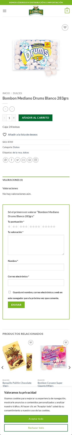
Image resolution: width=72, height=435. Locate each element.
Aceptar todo (36, 418)
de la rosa (17, 152)
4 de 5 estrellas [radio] (34, 227)
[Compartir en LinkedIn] (36, 160)
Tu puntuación (16, 221)
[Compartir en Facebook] (11, 160)
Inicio (6, 93)
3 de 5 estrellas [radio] (23, 227)
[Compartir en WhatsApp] (5, 160)
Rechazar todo (36, 427)
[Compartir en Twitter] (17, 160)
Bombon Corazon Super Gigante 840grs (50, 384)
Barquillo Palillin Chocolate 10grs (17, 384)
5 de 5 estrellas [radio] (48, 227)
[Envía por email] (23, 160)
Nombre (13, 260)
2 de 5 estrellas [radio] (14, 227)
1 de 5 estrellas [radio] (9, 227)
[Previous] (3, 374)
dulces (26, 152)
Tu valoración (15, 232)
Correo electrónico (18, 276)
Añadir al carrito (35, 117)
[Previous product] (12, 109)
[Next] (69, 374)
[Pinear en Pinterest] (29, 160)
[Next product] (5, 109)
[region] (36, 411)
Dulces (17, 93)
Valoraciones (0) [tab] (13, 180)
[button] (5, 11)
